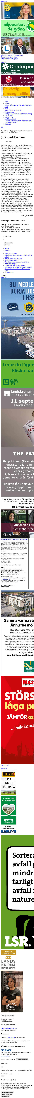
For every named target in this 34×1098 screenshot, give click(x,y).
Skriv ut (7, 245)
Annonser (4, 1)
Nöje (26, 105)
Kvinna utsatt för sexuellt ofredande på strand (18, 267)
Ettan (6, 101)
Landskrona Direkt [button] (10, 119)
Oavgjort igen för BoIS (11, 260)
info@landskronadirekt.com (9, 1028)
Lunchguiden (8, 115)
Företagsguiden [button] (9, 112)
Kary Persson (11, 1037)
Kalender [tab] (7, 250)
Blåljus (12, 105)
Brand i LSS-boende (11, 253)
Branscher (15, 114)
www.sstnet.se (5, 1056)
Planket (11, 110)
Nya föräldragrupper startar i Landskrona (17, 262)
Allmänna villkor (10, 120)
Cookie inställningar (22, 1059)
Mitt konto (8, 124)
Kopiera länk (8, 243)
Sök (3, 1076)
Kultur (16, 105)
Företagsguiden (5, 765)
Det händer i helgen (10, 263)
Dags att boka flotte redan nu (13, 258)
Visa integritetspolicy (7, 1092)
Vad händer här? (9, 272)
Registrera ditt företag (25, 114)
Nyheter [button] (7, 103)
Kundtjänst (8, 122)
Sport (6, 107)
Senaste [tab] (7, 248)
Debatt (7, 110)
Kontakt (13, 122)
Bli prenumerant (26, 120)
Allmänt (7, 105)
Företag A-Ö (8, 114)
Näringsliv (22, 105)
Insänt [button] (6, 108)
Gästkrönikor (18, 110)
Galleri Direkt (9, 117)
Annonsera (18, 120)
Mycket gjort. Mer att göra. (15, 265)
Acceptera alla (5, 1096)
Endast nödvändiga (7, 1094)
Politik (30, 105)
